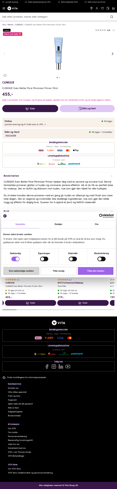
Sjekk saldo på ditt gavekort (20, 404)
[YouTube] (67, 366)
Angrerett (12, 400)
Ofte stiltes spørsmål (17, 392)
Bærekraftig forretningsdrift (20, 440)
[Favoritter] (102, 8)
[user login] (97, 8)
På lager (108, 121)
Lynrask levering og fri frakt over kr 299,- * (25, 124)
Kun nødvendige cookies (21, 271)
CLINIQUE (19, 25)
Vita (4, 25)
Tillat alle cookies (95, 271)
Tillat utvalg (58, 271)
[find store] (91, 8)
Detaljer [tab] (58, 224)
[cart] (113, 8)
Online (8, 121)
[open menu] (4, 8)
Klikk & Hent (13, 408)
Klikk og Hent (12, 132)
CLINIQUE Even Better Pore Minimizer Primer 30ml (45, 25)
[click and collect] (108, 8)
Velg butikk (10, 135)
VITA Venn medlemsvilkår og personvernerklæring (30, 473)
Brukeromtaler (14, 416)
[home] (12, 8)
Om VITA (12, 428)
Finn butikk (13, 432)
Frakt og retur (14, 396)
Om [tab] (96, 224)
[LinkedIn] (60, 366)
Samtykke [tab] (20, 224)
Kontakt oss (13, 388)
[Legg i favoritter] (5, 75)
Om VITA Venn (14, 469)
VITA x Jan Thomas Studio (19, 452)
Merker (10, 25)
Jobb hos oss (13, 444)
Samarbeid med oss (17, 448)
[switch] (44, 259)
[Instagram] (54, 366)
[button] (111, 17)
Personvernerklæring (17, 436)
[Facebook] (47, 366)
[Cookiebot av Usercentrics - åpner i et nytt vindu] (101, 216)
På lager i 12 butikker (102, 132)
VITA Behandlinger (16, 456)
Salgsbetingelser (15, 412)
